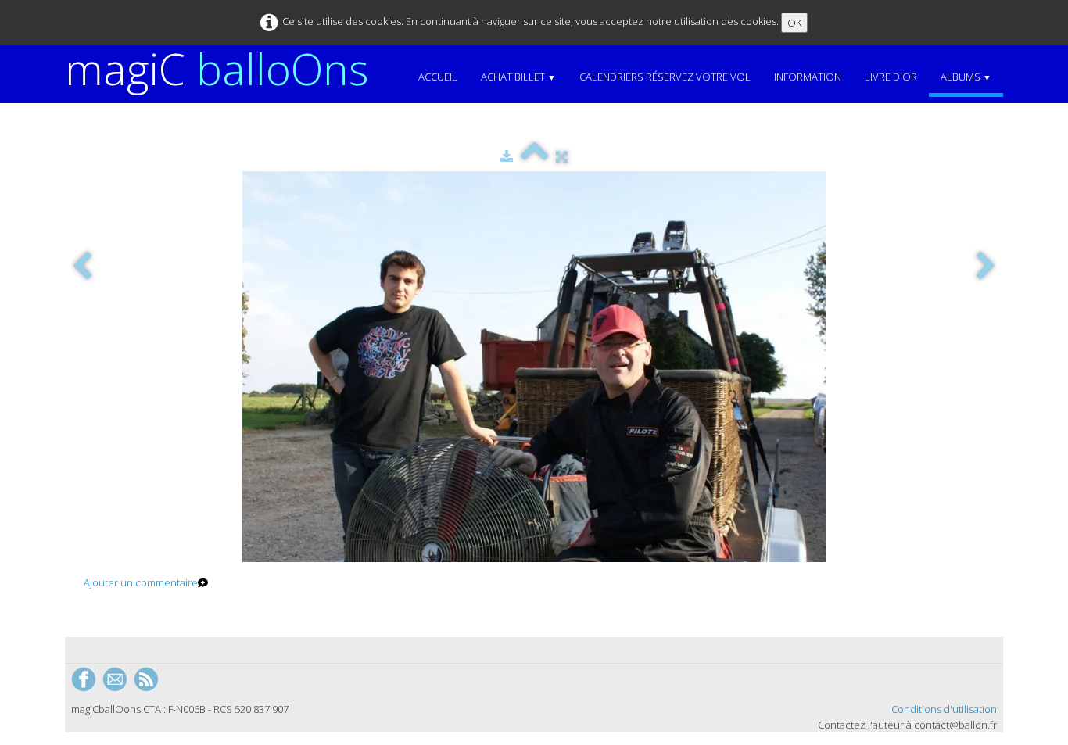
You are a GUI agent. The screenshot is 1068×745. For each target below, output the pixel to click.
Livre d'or (891, 77)
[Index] (534, 156)
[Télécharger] (506, 156)
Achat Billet (518, 77)
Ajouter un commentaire (141, 582)
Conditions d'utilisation (944, 709)
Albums (966, 77)
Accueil (437, 77)
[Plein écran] (562, 156)
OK (794, 23)
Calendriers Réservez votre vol (665, 77)
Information (807, 77)
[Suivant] (986, 267)
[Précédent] (82, 267)
